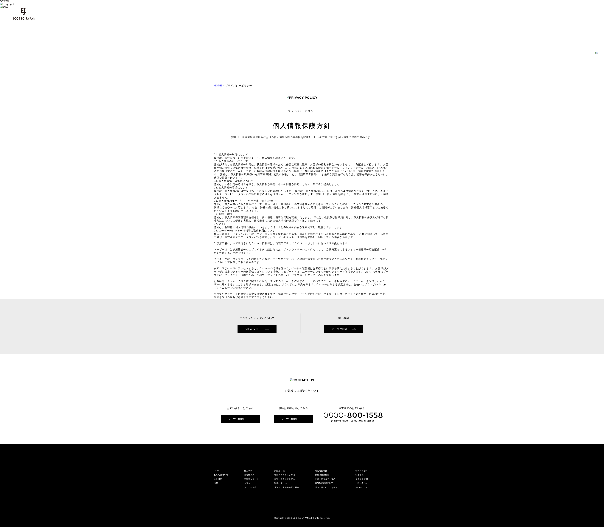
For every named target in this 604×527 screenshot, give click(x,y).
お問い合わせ (361, 483)
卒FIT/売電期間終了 (324, 483)
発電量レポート (251, 479)
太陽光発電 (279, 471)
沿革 (216, 483)
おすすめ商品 (250, 487)
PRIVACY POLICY (364, 487)
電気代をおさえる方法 (284, 475)
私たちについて (221, 475)
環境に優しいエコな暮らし (327, 487)
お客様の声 (249, 475)
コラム (247, 483)
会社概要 (218, 479)
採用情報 (359, 475)
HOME (217, 471)
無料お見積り (361, 471)
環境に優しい (280, 483)
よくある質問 (361, 479)
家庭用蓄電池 (321, 471)
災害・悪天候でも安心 (284, 479)
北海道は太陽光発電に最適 (286, 487)
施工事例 (248, 471)
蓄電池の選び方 (322, 475)
